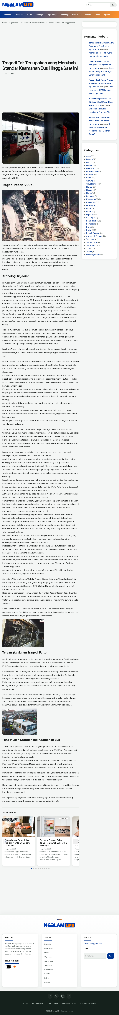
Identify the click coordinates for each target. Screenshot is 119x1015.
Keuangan (90, 202)
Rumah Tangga (92, 233)
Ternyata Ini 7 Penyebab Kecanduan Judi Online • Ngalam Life (99, 120)
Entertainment (92, 171)
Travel (89, 251)
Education (91, 168)
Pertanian (90, 224)
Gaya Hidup (52, 15)
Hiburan (89, 190)
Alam (88, 156)
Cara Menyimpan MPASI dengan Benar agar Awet (101, 90)
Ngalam (107, 15)
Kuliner (97, 15)
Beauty (89, 159)
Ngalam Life (55, 1011)
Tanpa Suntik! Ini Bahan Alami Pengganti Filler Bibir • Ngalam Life (101, 46)
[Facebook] (50, 996)
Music (88, 208)
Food (88, 177)
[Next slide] (75, 841)
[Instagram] (62, 996)
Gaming (89, 181)
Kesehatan (19, 15)
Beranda (7, 15)
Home (4, 23)
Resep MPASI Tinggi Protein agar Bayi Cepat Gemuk (101, 71)
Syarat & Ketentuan (88, 1003)
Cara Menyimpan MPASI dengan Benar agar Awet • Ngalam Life (100, 64)
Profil (88, 227)
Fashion (89, 174)
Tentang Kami (37, 1003)
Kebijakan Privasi (69, 1003)
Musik (29, 15)
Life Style (90, 205)
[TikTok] (68, 996)
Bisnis (88, 162)
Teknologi (64, 15)
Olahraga (39, 15)
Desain (89, 165)
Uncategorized (93, 254)
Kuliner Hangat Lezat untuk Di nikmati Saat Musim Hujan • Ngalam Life (101, 102)
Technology (91, 242)
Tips (88, 248)
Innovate (90, 196)
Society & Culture (94, 236)
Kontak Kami (53, 1003)
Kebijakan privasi (67, 1011)
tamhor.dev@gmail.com (93, 943)
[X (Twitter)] (56, 996)
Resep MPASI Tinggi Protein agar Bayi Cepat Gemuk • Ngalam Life (101, 83)
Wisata (88, 15)
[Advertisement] (40, 42)
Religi (88, 230)
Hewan (89, 187)
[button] (31, 868)
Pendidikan (76, 15)
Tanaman (90, 239)
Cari (113, 5)
